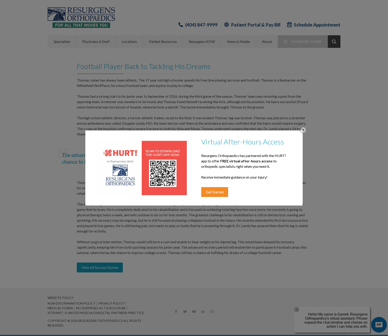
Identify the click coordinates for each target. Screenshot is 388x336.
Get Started (215, 192)
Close (303, 130)
